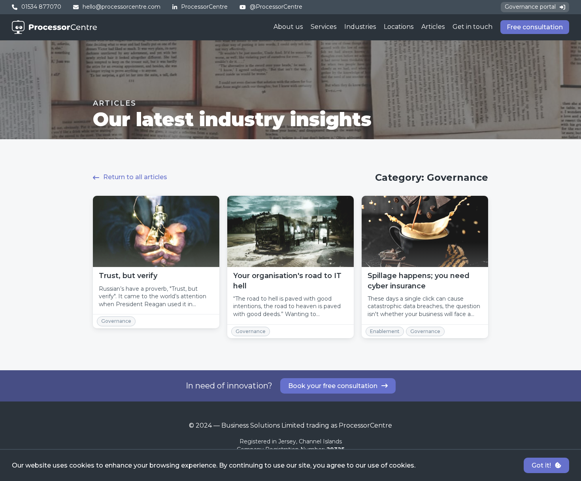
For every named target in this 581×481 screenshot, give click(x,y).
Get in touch (472, 26)
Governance (116, 321)
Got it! (541, 465)
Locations (398, 26)
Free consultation (535, 27)
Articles (433, 26)
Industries (360, 26)
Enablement (385, 331)
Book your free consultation (332, 386)
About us (288, 26)
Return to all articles (135, 177)
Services (323, 26)
